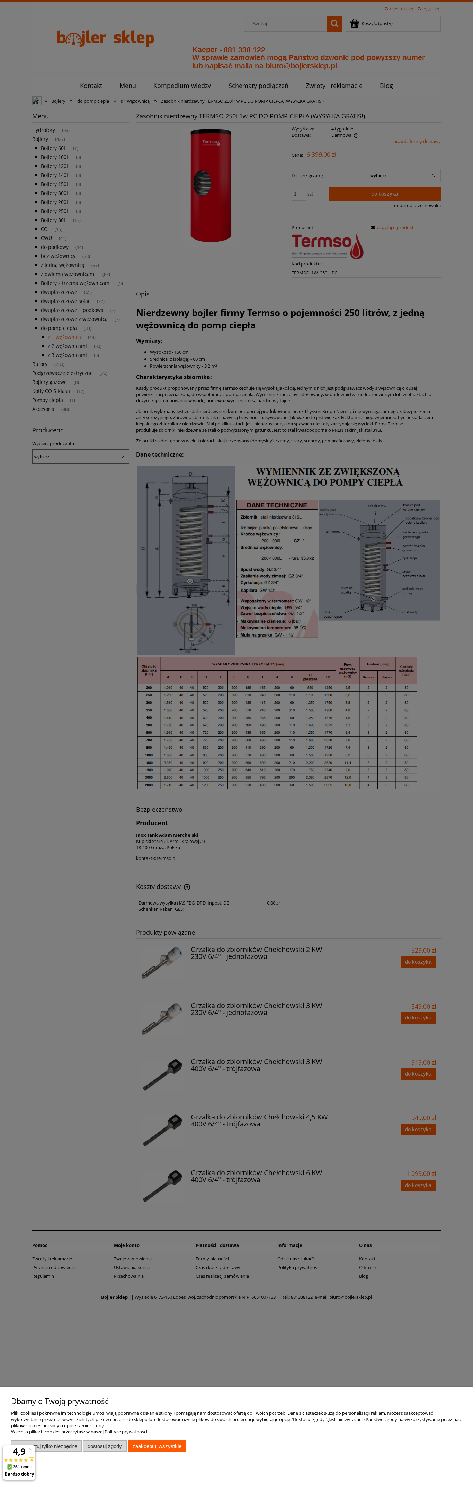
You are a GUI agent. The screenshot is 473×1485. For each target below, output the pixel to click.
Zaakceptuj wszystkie (157, 1446)
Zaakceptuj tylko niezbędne (46, 1446)
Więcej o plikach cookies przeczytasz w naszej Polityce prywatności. (79, 1432)
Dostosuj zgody (105, 1446)
